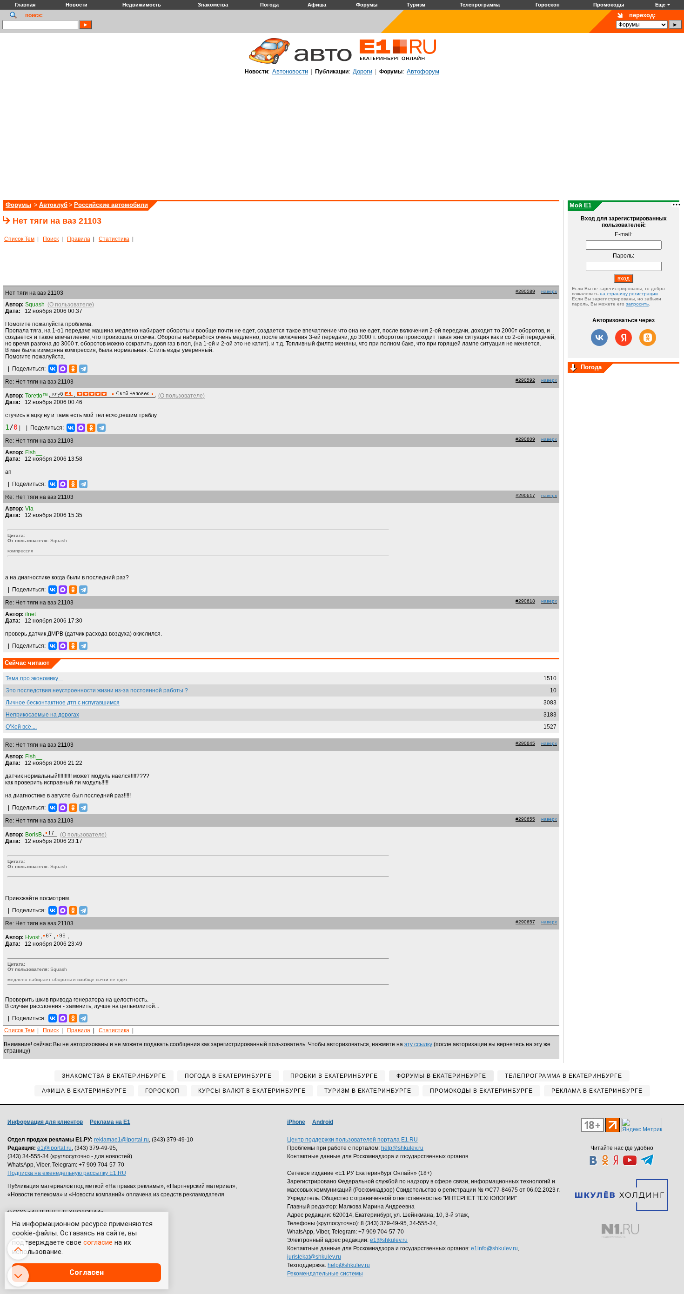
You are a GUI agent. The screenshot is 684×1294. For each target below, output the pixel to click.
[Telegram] (83, 369)
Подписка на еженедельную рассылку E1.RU (66, 1173)
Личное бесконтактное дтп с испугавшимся (63, 702)
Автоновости (290, 71)
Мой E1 (580, 205)
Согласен (86, 1272)
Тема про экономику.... (34, 678)
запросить (637, 303)
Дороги (362, 71)
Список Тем (19, 239)
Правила (78, 239)
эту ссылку (418, 1044)
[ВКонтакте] (52, 369)
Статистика (114, 239)
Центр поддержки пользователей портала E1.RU (352, 1139)
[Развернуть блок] (573, 368)
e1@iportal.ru (54, 1148)
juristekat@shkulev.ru (314, 1257)
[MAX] (63, 369)
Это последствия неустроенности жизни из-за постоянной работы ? (97, 690)
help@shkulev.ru (402, 1148)
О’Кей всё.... (21, 726)
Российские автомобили (111, 204)
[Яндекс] (623, 337)
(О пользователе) (70, 304)
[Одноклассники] (73, 369)
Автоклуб (53, 204)
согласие (98, 1242)
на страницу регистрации (629, 293)
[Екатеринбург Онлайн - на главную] (398, 63)
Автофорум (423, 71)
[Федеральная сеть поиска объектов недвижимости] (620, 1231)
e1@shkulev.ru (389, 1240)
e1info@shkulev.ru (494, 1248)
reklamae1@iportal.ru (121, 1139)
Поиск (51, 239)
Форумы (18, 204)
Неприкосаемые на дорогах (42, 714)
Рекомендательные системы (325, 1273)
